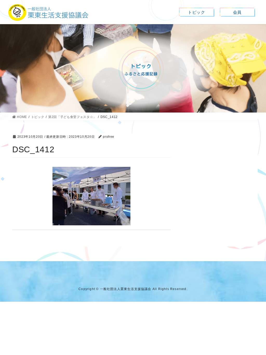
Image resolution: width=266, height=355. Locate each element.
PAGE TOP (255, 339)
